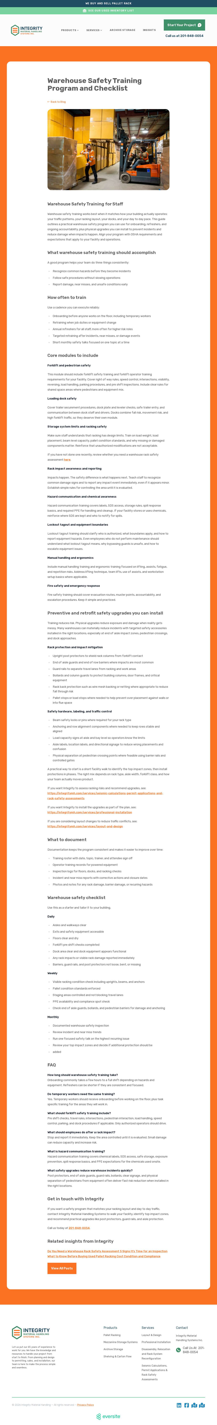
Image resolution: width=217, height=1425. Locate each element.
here (67, 459)
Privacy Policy (85, 1404)
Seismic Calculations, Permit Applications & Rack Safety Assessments (155, 1372)
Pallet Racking (112, 1335)
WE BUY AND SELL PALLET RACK (108, 3)
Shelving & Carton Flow (118, 1356)
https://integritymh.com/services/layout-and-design (85, 826)
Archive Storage (113, 1349)
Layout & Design (151, 1335)
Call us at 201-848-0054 (184, 36)
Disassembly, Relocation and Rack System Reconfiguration (156, 1354)
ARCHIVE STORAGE (122, 30)
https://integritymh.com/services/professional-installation (89, 812)
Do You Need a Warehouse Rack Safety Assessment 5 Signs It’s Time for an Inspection (107, 1251)
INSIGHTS (149, 30)
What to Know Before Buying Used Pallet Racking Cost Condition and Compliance (103, 1256)
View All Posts (62, 1268)
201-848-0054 (79, 1228)
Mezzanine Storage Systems (121, 1342)
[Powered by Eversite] (108, 1417)
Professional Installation (156, 1342)
